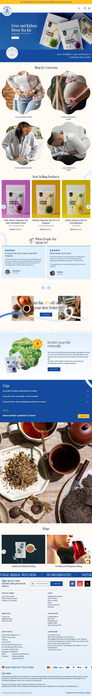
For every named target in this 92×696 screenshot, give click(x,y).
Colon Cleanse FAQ (54, 625)
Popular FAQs (52, 623)
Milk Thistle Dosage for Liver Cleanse (61, 637)
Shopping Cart (53, 621)
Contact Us (6, 617)
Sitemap (51, 607)
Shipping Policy (7, 619)
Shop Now (46, 314)
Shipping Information (55, 596)
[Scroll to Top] (87, 683)
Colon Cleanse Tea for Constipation (76, 221)
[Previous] (3, 207)
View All (6, 410)
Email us (83, 416)
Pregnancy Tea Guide (9, 600)
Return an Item (7, 621)
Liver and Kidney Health (23, 117)
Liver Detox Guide (8, 596)
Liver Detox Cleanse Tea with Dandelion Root (16, 221)
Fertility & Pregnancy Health (68, 118)
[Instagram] (80, 584)
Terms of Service (54, 605)
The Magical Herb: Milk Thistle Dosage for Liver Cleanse (67, 639)
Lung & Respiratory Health (68, 169)
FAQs (49, 603)
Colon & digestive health (23, 168)
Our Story (54, 369)
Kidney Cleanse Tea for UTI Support (45, 221)
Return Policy (52, 598)
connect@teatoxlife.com (20, 654)
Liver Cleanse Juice (55, 650)
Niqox (88, 693)
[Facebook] (72, 584)
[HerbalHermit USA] (7, 10)
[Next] (88, 207)
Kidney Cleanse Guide (9, 598)
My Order (51, 619)
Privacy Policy (53, 600)
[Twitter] (87, 584)
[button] (85, 8)
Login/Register (53, 617)
